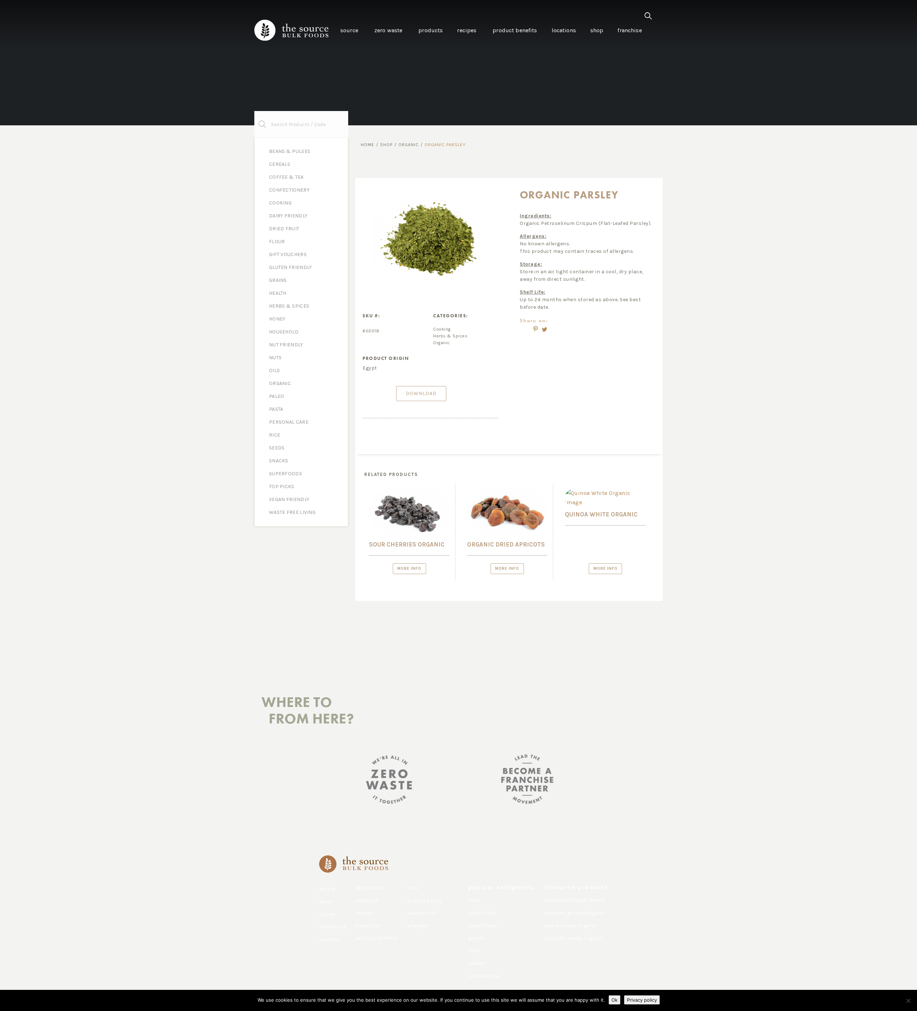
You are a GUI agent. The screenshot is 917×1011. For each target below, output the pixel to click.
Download (421, 393)
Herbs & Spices (289, 306)
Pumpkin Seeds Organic (573, 938)
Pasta (276, 409)
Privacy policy (642, 1000)
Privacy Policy (424, 900)
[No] (908, 1000)
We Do (326, 902)
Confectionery (289, 190)
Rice (274, 435)
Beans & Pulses (289, 151)
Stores (327, 914)
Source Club (422, 913)
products (367, 900)
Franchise (368, 926)
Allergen (417, 926)
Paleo (276, 396)
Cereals (279, 164)
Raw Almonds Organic (570, 926)
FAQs (412, 888)
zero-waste (369, 888)
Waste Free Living (292, 512)
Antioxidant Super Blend (574, 900)
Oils (274, 370)
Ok (614, 1000)
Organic (280, 383)
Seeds (277, 448)
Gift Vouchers (288, 254)
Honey (277, 319)
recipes (365, 913)
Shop (386, 144)
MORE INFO (409, 568)
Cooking (280, 203)
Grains (278, 280)
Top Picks (281, 486)
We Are (327, 889)
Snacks (278, 461)
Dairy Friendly (288, 216)
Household (284, 332)
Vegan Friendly (289, 499)
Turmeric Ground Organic (575, 913)
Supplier (329, 939)
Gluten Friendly (290, 267)
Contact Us (333, 927)
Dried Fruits (482, 913)
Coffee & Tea (286, 177)
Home (367, 144)
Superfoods (285, 474)
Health (278, 293)
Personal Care (288, 422)
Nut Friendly (286, 345)
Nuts (275, 358)
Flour (277, 242)
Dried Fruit (284, 229)
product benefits (377, 938)
